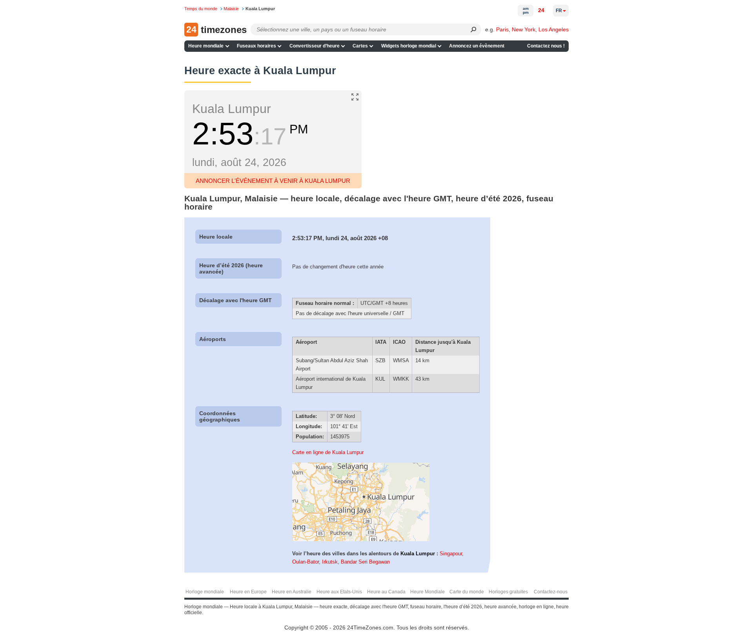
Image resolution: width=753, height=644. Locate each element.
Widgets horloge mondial (408, 46)
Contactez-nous (550, 592)
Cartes (360, 46)
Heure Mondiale (427, 592)
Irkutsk (330, 562)
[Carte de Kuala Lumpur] (360, 539)
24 (541, 10)
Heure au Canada (386, 592)
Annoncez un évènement (476, 46)
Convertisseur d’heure (314, 46)
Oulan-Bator (305, 562)
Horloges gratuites (508, 592)
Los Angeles (553, 29)
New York (523, 29)
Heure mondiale (206, 46)
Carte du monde (466, 592)
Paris (502, 29)
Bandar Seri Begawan (365, 562)
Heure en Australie (291, 592)
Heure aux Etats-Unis (339, 592)
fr (559, 10)
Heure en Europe (248, 592)
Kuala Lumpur (417, 553)
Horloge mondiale (205, 592)
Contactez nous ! (546, 46)
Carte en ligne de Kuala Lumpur (328, 452)
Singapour (451, 553)
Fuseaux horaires (256, 46)
